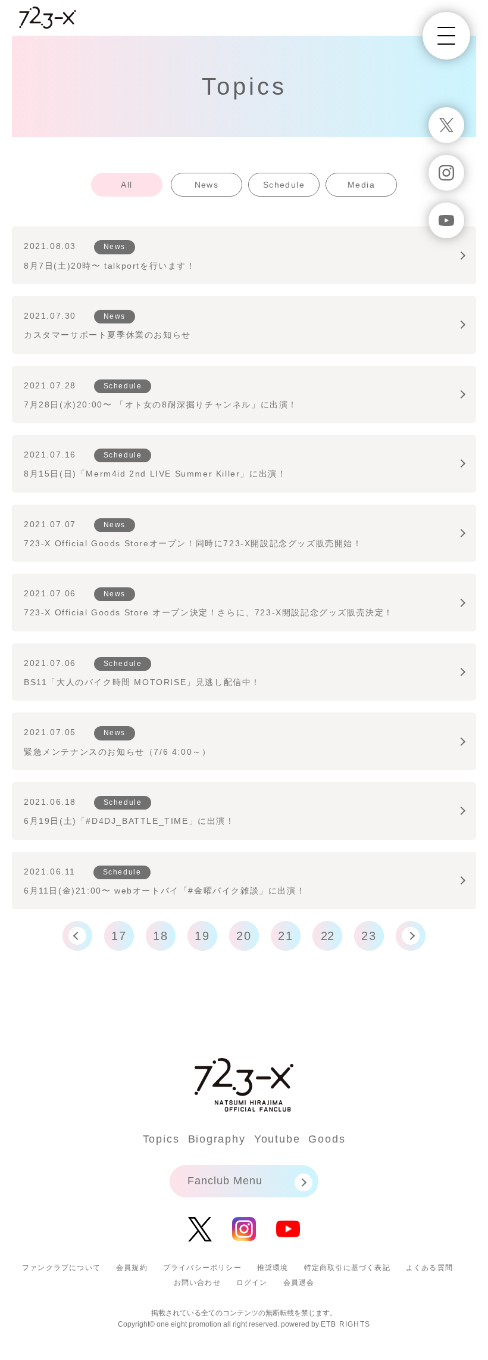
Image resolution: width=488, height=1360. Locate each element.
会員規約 (132, 1267)
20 (244, 935)
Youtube (277, 1139)
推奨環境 (273, 1267)
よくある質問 (429, 1267)
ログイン (252, 1282)
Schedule (284, 184)
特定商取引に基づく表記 (347, 1267)
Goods (326, 1139)
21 (285, 935)
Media (361, 184)
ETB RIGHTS (345, 1324)
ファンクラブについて (61, 1267)
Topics (161, 1139)
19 (202, 935)
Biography (217, 1139)
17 (119, 935)
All (126, 184)
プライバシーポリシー (202, 1267)
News (207, 184)
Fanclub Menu (224, 1181)
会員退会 (299, 1282)
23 (369, 935)
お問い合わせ (197, 1282)
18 (160, 935)
